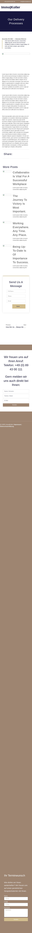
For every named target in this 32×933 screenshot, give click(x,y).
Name (6, 896)
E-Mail (6, 902)
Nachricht (7, 908)
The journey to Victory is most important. (20, 203)
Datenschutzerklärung (7, 426)
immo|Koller (10, 7)
